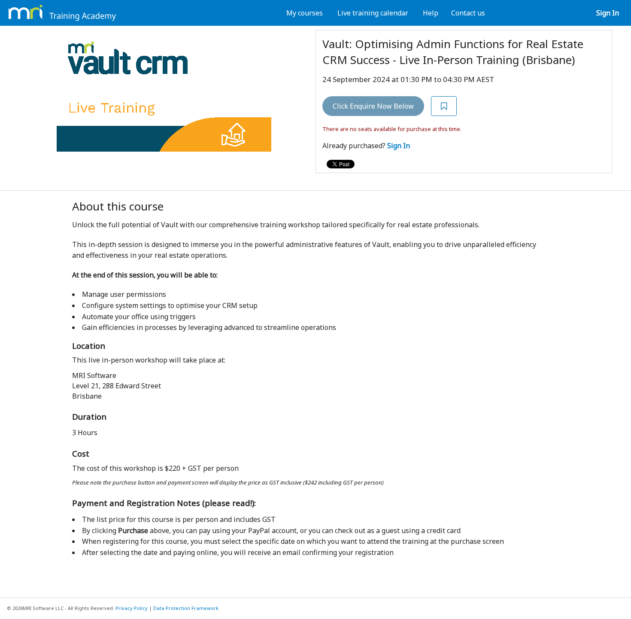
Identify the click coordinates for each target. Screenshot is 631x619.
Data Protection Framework (185, 608)
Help (430, 13)
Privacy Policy (131, 608)
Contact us (468, 13)
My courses (304, 13)
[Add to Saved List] (444, 106)
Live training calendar (372, 13)
